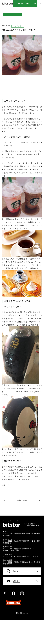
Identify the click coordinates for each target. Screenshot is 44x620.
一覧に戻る (22, 500)
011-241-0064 (32, 524)
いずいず (18, 26)
